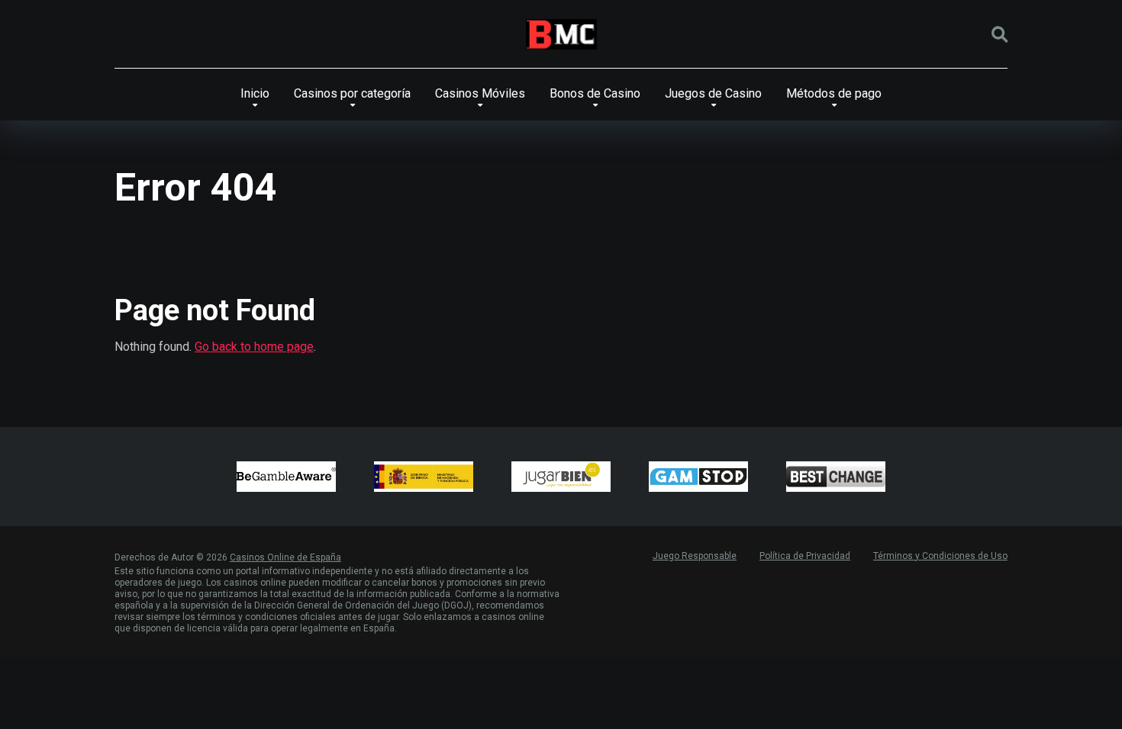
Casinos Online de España (285, 557)
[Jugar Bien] (561, 476)
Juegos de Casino (713, 93)
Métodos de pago (834, 93)
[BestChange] (835, 476)
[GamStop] (698, 476)
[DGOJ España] (423, 476)
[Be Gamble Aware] (286, 476)
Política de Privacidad (804, 556)
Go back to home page (254, 346)
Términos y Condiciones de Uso (940, 556)
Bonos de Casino (595, 93)
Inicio (254, 93)
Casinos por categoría (352, 93)
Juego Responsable (695, 556)
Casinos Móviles (480, 93)
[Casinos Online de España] (561, 34)
